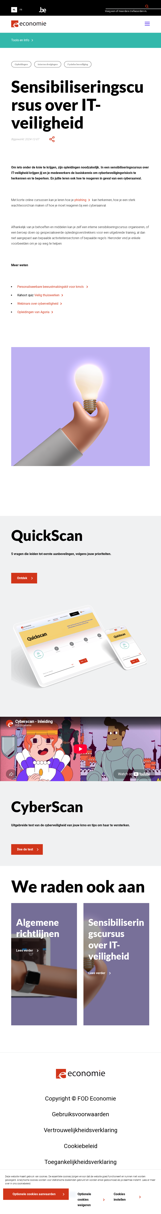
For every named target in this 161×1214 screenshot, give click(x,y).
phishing (80, 200)
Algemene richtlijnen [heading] (37, 928)
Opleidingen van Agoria (33, 312)
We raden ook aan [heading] (78, 886)
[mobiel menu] (147, 24)
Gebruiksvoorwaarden (80, 1114)
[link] (28, 23)
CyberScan (47, 806)
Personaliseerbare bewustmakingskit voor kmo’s (50, 287)
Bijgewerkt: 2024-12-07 (25, 139)
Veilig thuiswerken (46, 295)
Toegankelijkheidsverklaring (80, 1161)
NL (14, 9)
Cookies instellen (120, 1196)
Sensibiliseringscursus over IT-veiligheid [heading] (77, 105)
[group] (17, 9)
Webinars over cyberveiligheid (37, 303)
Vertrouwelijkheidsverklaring (80, 1130)
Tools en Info (20, 40)
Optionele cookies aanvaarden (34, 1194)
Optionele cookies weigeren (84, 1199)
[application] (52, 139)
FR (21, 9)
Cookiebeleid (80, 1146)
